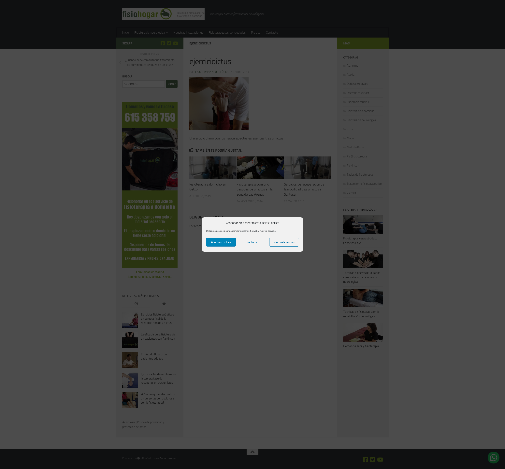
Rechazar (252, 242)
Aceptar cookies (221, 242)
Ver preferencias (284, 242)
